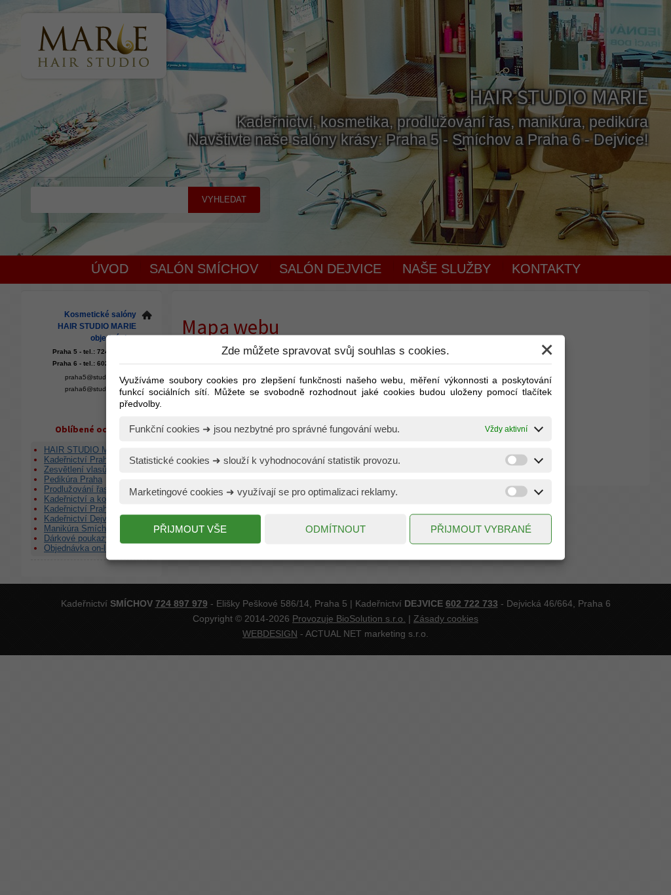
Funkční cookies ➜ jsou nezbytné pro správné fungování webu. (264, 428)
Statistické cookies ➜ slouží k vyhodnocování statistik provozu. (264, 460)
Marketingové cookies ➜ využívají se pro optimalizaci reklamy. (263, 491)
